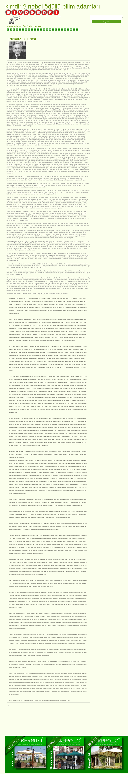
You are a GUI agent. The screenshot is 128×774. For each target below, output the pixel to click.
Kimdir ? (15, 6)
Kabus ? (59, 16)
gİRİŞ (22, 16)
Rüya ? (34, 16)
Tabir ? (46, 16)
